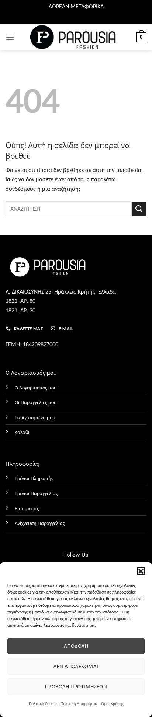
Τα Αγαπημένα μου (35, 417)
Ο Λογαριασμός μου (36, 387)
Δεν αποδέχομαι (75, 666)
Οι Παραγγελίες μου (36, 402)
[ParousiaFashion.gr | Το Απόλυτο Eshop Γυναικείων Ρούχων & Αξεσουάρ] (76, 37)
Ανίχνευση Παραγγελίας (40, 523)
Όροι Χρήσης (112, 703)
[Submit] (139, 209)
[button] (141, 571)
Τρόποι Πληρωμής (34, 478)
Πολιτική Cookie (43, 703)
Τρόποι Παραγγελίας (36, 493)
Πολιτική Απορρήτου (79, 703)
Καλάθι (22, 432)
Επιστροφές (27, 508)
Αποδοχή (76, 646)
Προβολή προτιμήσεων (76, 686)
